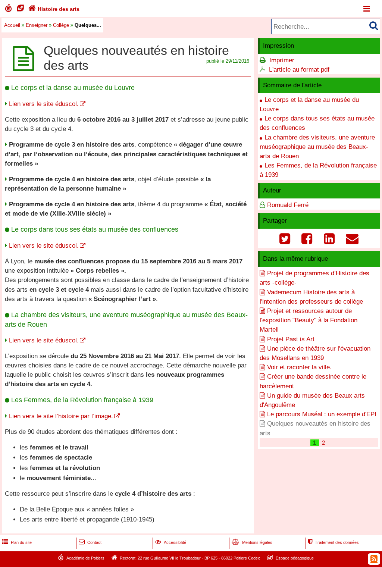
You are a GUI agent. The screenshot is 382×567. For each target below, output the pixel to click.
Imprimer (281, 60)
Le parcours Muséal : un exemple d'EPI (321, 414)
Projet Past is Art (290, 339)
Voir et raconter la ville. (299, 367)
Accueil (12, 25)
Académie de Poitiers (85, 558)
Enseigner (36, 25)
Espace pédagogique (295, 558)
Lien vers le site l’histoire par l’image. (61, 416)
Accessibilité (170, 542)
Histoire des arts (53, 9)
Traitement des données (333, 542)
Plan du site (17, 542)
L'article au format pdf (299, 69)
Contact (90, 542)
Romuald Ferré (288, 205)
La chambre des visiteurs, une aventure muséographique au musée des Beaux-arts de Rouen (317, 147)
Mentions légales (252, 542)
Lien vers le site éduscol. (44, 103)
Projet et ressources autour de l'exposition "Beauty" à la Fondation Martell (308, 320)
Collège (61, 25)
